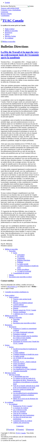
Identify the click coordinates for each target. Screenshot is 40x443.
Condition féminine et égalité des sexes (25, 354)
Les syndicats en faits (20, 410)
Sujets (15, 253)
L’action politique (19, 352)
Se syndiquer (9, 38)
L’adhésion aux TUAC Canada (23, 314)
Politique (20, 262)
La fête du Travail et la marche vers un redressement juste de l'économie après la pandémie (20, 55)
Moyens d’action (10, 36)
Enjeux (7, 34)
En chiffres (20, 256)
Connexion (20, 426)
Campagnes (21, 258)
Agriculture (21, 255)
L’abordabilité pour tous (21, 376)
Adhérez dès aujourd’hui (21, 422)
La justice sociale (22, 264)
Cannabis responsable (20, 371)
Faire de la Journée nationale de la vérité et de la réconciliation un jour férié (26, 386)
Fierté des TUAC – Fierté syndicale (24, 362)
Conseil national (18, 304)
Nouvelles (12, 251)
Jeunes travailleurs (23, 269)
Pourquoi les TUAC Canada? (22, 406)
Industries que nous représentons (23, 415)
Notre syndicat (9, 29)
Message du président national (23, 303)
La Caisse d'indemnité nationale (23, 332)
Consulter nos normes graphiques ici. (17, 292)
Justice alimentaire (19, 365)
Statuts (15, 301)
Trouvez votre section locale (22, 299)
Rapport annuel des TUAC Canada (24, 310)
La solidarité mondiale (20, 367)
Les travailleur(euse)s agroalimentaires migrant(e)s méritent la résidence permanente (25, 395)
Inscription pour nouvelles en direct (20, 277)
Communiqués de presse (21, 273)
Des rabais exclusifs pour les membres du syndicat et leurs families (25, 337)
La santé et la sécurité (24, 271)
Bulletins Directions (23, 260)
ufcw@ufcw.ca (12, 286)
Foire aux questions (19, 411)
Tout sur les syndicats (20, 413)
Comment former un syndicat (22, 421)
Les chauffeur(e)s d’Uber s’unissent (24, 369)
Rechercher (4, 6)
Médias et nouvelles (11, 31)
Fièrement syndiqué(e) (20, 306)
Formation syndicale (19, 334)
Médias (11, 275)
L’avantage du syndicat (20, 408)
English (7, 2)
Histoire (15, 308)
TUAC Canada (21, 433)
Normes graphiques (19, 312)
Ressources (8, 32)
